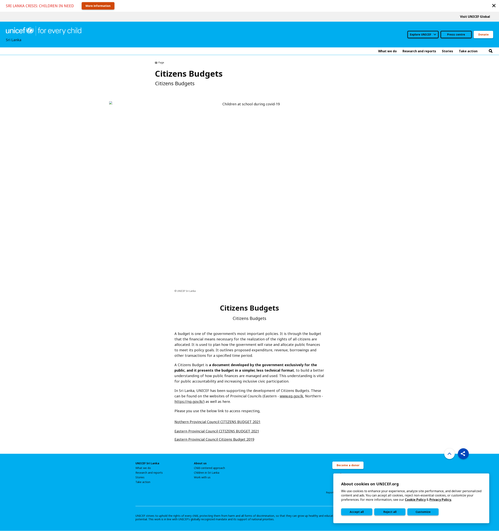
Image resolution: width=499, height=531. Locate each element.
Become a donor (348, 465)
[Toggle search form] (491, 51)
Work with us (202, 477)
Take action (142, 482)
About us (200, 463)
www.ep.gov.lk (291, 396)
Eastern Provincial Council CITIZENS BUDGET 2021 (216, 431)
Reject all (389, 512)
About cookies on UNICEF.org (370, 484)
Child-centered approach (209, 468)
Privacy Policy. (440, 499)
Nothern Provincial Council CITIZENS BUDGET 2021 (217, 421)
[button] (494, 5)
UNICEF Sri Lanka (147, 463)
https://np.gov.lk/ (188, 401)
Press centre (456, 34)
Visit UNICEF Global (475, 16)
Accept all (357, 512)
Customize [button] (423, 512)
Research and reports (149, 472)
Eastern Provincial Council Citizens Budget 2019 (214, 439)
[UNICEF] (43, 30)
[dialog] (411, 498)
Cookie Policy (415, 499)
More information (98, 6)
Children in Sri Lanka (206, 472)
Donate (483, 34)
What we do (143, 468)
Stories (139, 477)
